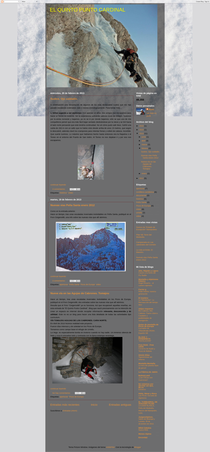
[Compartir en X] (75, 189)
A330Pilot (110, 447)
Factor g (142, 289)
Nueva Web (143, 430)
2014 (141, 130)
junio (144, 137)
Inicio (94, 404)
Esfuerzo (142, 389)
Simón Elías (144, 355)
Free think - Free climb (146, 346)
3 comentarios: (59, 189)
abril (144, 141)
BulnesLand (144, 376)
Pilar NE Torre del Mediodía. (144, 236)
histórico (63, 193)
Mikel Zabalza (144, 428)
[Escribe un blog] (73, 189)
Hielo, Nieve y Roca (147, 393)
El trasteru (143, 298)
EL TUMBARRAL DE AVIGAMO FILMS (147, 403)
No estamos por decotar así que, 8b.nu (145, 386)
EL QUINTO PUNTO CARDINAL (87, 10)
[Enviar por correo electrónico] (71, 189)
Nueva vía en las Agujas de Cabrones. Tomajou (79, 293)
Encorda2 (142, 437)
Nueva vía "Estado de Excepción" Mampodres (146, 228)
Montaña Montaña (146, 363)
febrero (145, 148)
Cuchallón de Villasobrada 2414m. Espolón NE (146, 330)
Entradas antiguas (120, 404)
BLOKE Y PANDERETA (144, 338)
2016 (141, 126)
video (98, 284)
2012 (141, 178)
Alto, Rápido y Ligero (148, 271)
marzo (145, 144)
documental (141, 195)
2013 (141, 133)
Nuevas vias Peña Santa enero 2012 (72, 205)
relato (70, 193)
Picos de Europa (87, 284)
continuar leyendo (58, 185)
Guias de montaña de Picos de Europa (148, 325)
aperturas (64, 284)
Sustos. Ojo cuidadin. (64, 98)
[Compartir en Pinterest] (79, 189)
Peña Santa (74, 284)
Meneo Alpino (144, 434)
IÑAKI (151, 109)
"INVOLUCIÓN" (144, 341)
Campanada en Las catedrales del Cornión (146, 243)
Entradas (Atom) (70, 411)
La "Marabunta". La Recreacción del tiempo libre (148, 302)
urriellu (139, 213)
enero (144, 173)
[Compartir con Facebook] (77, 189)
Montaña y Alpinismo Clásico (148, 280)
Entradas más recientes (64, 404)
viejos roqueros (145, 309)
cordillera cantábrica (145, 192)
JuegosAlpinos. (145, 417)
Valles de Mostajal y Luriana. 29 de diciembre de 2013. (146, 421)
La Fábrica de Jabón (148, 372)
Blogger (137, 447)
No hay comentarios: (61, 393)
